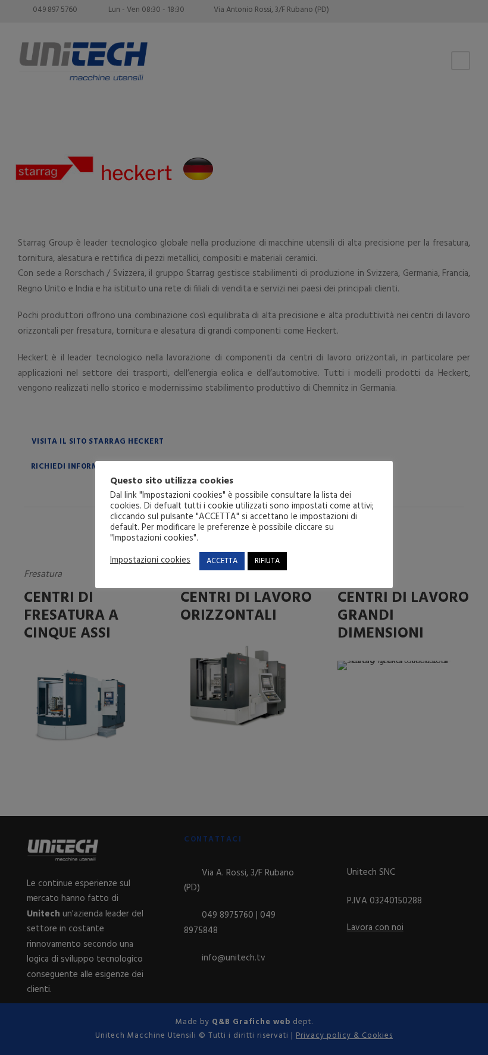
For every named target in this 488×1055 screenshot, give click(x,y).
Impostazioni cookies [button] (150, 560)
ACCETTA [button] (222, 561)
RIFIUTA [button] (267, 561)
